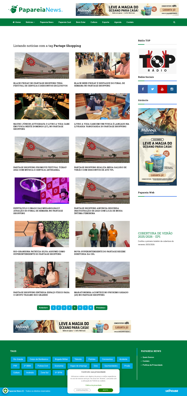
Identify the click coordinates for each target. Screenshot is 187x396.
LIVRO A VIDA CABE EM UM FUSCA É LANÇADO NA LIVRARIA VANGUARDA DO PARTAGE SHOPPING (101, 125)
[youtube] (162, 89)
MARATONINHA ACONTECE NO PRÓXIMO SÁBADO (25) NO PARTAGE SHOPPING (101, 293)
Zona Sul (44, 372)
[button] (174, 22)
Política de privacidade (94, 385)
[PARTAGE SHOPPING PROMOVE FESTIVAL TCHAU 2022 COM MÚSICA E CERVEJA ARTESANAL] (41, 149)
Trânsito (78, 359)
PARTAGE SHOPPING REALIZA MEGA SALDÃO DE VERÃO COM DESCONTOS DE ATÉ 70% (100, 168)
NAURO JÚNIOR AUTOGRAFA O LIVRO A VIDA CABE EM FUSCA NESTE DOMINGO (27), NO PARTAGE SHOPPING (41, 126)
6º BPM (58, 372)
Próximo (100, 308)
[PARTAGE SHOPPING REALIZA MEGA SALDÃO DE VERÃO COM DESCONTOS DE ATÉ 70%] (102, 149)
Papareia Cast (65, 22)
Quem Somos (148, 357)
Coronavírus (107, 359)
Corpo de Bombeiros (39, 359)
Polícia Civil (43, 366)
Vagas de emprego (78, 366)
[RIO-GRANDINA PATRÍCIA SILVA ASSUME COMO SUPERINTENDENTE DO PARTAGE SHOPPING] (41, 234)
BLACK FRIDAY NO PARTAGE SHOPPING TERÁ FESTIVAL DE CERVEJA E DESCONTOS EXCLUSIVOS (40, 84)
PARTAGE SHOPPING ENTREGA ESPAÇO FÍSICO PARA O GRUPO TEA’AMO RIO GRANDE (41, 293)
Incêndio (30, 372)
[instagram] (172, 89)
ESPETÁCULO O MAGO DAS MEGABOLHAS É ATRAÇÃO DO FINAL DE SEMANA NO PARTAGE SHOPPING (38, 211)
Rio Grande (18, 359)
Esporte (105, 22)
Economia (59, 366)
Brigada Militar (61, 359)
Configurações (82, 390)
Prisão (127, 366)
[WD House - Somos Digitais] (171, 391)
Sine (96, 366)
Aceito (105, 390)
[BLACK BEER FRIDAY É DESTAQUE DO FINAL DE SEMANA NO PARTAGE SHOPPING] (102, 65)
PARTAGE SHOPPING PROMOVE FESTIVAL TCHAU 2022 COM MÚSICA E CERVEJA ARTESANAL (40, 168)
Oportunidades (111, 366)
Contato (130, 22)
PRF (15, 366)
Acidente (123, 359)
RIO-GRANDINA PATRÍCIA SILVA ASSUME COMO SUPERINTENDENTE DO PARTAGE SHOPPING (39, 252)
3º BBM (27, 366)
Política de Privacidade (152, 365)
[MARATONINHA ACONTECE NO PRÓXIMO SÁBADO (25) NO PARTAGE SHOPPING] (102, 274)
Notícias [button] (30, 22)
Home (18, 22)
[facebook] (143, 89)
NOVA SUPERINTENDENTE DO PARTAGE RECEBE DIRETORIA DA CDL (99, 252)
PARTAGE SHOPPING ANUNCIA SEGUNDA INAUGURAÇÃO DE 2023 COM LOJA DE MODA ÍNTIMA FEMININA (98, 211)
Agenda (117, 22)
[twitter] (152, 89)
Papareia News (46, 22)
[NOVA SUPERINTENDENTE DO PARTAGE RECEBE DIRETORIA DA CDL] (102, 234)
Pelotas (91, 359)
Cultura (94, 22)
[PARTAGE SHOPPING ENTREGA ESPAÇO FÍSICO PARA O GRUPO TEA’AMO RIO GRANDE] (41, 274)
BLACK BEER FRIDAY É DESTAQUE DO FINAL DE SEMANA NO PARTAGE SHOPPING (99, 84)
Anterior (43, 308)
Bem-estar (80, 22)
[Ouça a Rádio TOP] (157, 61)
